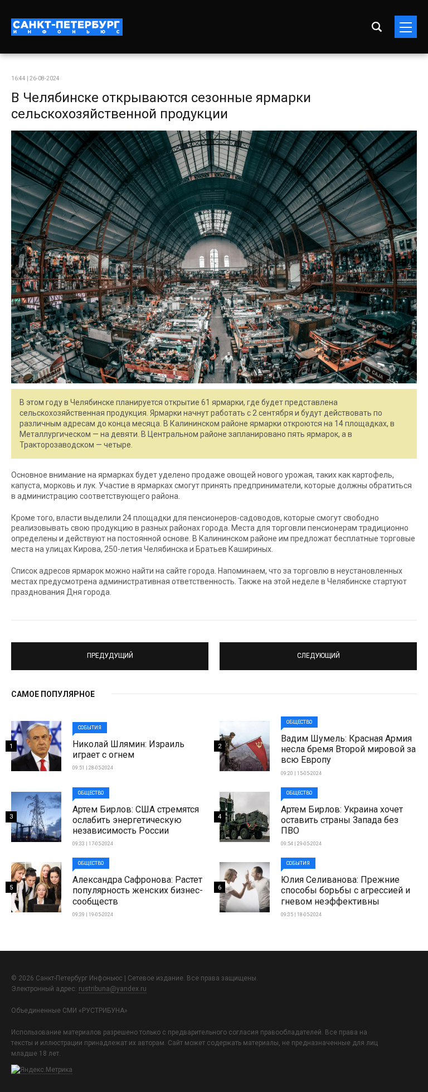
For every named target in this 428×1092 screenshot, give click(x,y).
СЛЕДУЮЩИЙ (318, 651)
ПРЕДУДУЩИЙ (109, 651)
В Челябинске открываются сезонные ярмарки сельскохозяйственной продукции (161, 106)
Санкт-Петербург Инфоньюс (67, 27)
